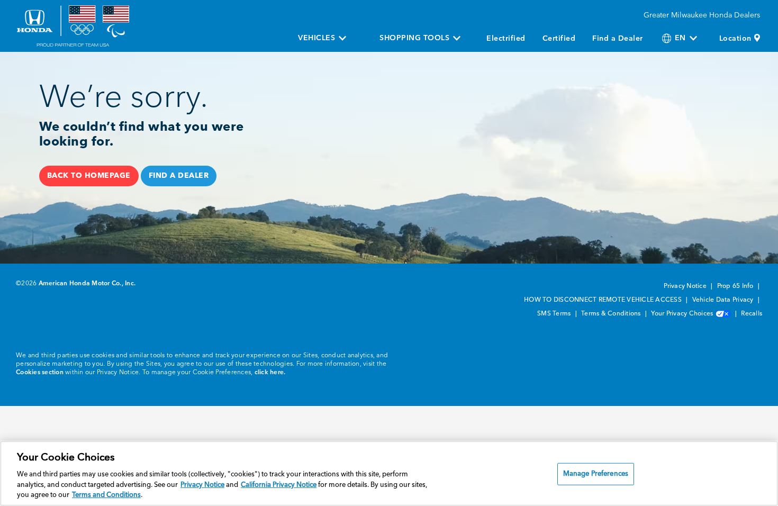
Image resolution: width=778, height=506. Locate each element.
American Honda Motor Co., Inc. (87, 284)
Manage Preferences (595, 474)
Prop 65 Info (736, 286)
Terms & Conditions (612, 314)
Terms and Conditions (106, 495)
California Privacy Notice (278, 485)
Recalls (751, 314)
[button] (89, 176)
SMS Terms (555, 314)
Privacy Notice (686, 286)
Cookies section (40, 372)
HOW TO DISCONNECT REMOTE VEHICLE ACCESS (603, 300)
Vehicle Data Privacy (723, 300)
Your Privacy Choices (682, 314)
